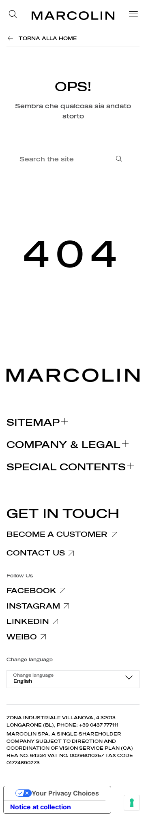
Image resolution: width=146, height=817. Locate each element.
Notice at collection (40, 807)
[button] (15, 15)
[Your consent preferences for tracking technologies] (132, 803)
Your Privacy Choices (65, 793)
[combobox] (73, 679)
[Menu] (131, 15)
